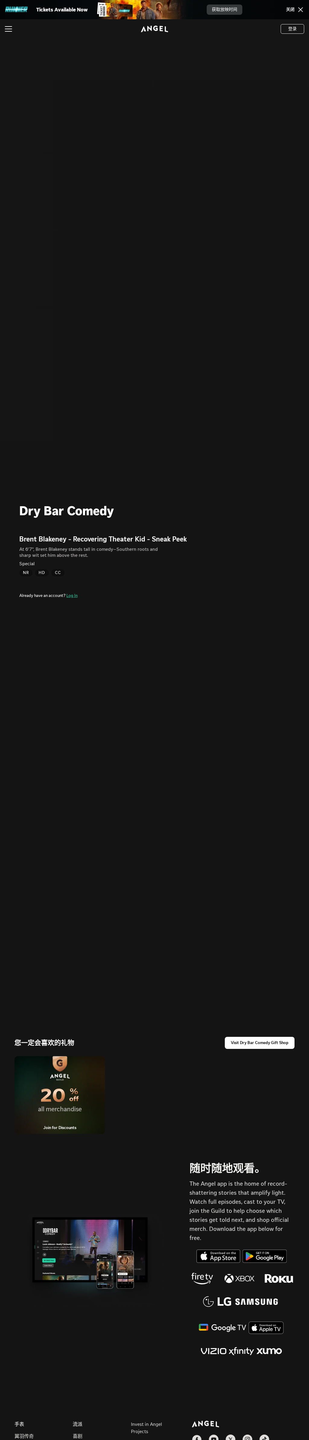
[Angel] (154, 29)
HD (42, 572)
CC (58, 572)
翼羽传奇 (24, 1436)
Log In (72, 595)
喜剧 (77, 1436)
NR (26, 572)
